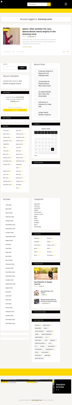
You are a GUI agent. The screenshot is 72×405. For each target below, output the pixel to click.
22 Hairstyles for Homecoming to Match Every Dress (44, 84)
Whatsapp (48, 355)
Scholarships (39, 349)
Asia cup (38, 325)
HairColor (37, 206)
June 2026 (5, 130)
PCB (50, 343)
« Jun (35, 155)
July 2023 (18, 171)
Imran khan (38, 340)
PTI (36, 346)
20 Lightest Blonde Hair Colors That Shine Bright (44, 94)
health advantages (47, 334)
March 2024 (19, 154)
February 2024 (6, 157)
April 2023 (5, 178)
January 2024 (19, 157)
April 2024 (5, 154)
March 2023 (19, 178)
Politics (36, 220)
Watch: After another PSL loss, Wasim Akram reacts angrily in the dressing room (39, 31)
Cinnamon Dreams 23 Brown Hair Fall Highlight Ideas (45, 73)
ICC (47, 337)
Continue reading (27, 47)
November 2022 (10, 323)
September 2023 (10, 284)
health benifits (39, 337)
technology (38, 355)
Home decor (38, 212)
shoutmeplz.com (37, 400)
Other (36, 218)
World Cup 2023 (39, 358)
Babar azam (47, 325)
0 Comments (21, 51)
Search (5, 64)
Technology (37, 227)
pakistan (53, 340)
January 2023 (19, 181)
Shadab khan (50, 349)
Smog (37, 352)
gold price (49, 331)
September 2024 (10, 236)
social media (45, 352)
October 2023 (6, 164)
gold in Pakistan (39, 331)
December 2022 (7, 184)
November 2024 (7, 140)
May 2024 (18, 151)
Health (36, 210)
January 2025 (6, 137)
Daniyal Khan (31, 36)
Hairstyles (37, 208)
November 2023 (20, 161)
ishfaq (40, 286)
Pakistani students (40, 343)
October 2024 (19, 140)
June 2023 (5, 174)
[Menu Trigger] (65, 4)
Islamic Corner (38, 214)
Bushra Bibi (38, 328)
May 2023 (18, 174)
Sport (5, 30)
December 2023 (7, 161)
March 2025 (6, 134)
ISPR (46, 340)
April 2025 (18, 130)
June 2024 (5, 151)
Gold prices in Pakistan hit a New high (44, 104)
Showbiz (36, 222)
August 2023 (6, 171)
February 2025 (19, 134)
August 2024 (19, 144)
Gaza (46, 328)
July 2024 (18, 147)
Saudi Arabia (52, 346)
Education (37, 204)
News (35, 216)
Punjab (43, 346)
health (37, 334)
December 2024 (20, 137)
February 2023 (6, 181)
